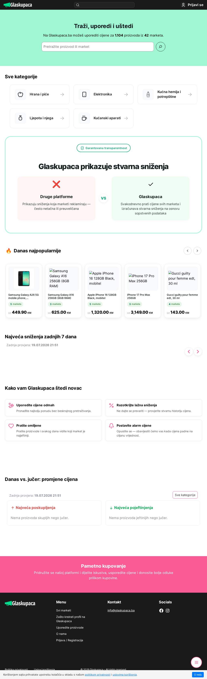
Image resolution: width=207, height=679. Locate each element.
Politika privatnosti (16, 669)
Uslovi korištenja (44, 669)
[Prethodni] (188, 251)
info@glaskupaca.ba (121, 610)
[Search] (160, 46)
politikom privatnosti (97, 674)
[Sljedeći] (197, 251)
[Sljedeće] (198, 351)
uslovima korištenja (125, 674)
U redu (198, 674)
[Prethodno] (189, 351)
